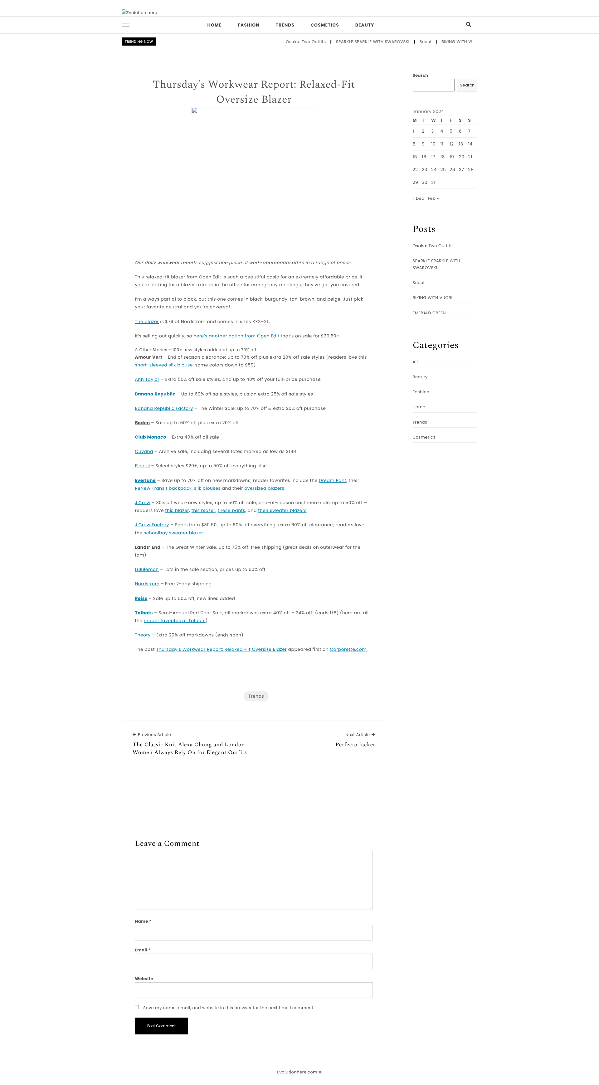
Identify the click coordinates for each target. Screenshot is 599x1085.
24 (434, 169)
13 (461, 144)
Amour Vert (148, 357)
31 (433, 182)
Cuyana (144, 451)
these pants (231, 510)
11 (442, 144)
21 (470, 157)
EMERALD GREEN (429, 313)
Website (144, 979)
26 (452, 169)
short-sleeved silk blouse (164, 365)
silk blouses (207, 488)
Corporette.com (348, 649)
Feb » (433, 198)
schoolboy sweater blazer (173, 533)
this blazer (177, 510)
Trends (285, 25)
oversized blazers (264, 488)
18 (443, 157)
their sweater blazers (282, 510)
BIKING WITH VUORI (447, 42)
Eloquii (142, 466)
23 (424, 169)
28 (471, 169)
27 (461, 169)
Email (143, 950)
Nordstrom (147, 584)
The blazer (147, 321)
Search (420, 75)
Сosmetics (325, 25)
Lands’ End (147, 547)
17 (433, 157)
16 (424, 157)
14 (470, 144)
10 (433, 144)
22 (415, 169)
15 (415, 157)
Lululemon (146, 569)
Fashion (248, 25)
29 (415, 182)
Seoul (410, 42)
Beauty (364, 25)
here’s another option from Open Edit (236, 336)
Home (214, 25)
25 (443, 169)
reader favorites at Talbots (175, 620)
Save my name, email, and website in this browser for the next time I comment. (228, 1008)
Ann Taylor (147, 379)
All (415, 362)
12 (452, 144)
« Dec (418, 198)
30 (424, 182)
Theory (142, 635)
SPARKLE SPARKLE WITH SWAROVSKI (357, 42)
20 (462, 157)
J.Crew (142, 502)
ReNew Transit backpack (163, 488)
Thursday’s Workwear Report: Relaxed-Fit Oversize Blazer (254, 92)
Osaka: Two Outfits (291, 42)
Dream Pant (332, 480)
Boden (142, 423)
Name (143, 921)
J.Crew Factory (152, 525)
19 (452, 157)
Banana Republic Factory (164, 408)
